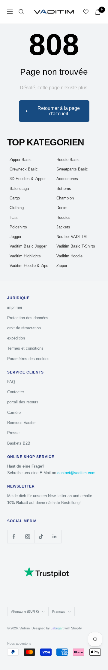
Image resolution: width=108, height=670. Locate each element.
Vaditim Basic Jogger (28, 246)
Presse (13, 433)
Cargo (15, 198)
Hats (14, 217)
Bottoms (63, 188)
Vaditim (25, 628)
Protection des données (27, 318)
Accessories (67, 178)
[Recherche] (21, 11)
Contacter (15, 392)
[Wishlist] (86, 12)
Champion (65, 198)
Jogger (15, 236)
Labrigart (57, 628)
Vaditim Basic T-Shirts (75, 246)
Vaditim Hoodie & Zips (29, 265)
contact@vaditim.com (76, 473)
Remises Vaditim (22, 422)
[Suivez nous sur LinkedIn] (54, 536)
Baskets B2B (18, 443)
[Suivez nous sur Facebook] (14, 536)
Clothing (17, 207)
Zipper (61, 265)
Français (58, 611)
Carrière (14, 412)
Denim (62, 207)
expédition (16, 338)
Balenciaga (19, 188)
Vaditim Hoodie (69, 256)
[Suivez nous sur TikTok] (41, 536)
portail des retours (22, 402)
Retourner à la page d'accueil (59, 111)
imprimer (14, 307)
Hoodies (63, 217)
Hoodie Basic (68, 159)
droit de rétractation (24, 328)
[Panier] (98, 12)
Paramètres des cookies (28, 358)
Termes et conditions (25, 348)
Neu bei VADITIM (71, 236)
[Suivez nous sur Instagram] (27, 536)
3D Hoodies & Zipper (28, 178)
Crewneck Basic (24, 169)
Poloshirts (18, 227)
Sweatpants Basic (72, 169)
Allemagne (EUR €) (25, 611)
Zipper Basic (21, 159)
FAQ (11, 381)
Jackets (63, 227)
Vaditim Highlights (25, 256)
